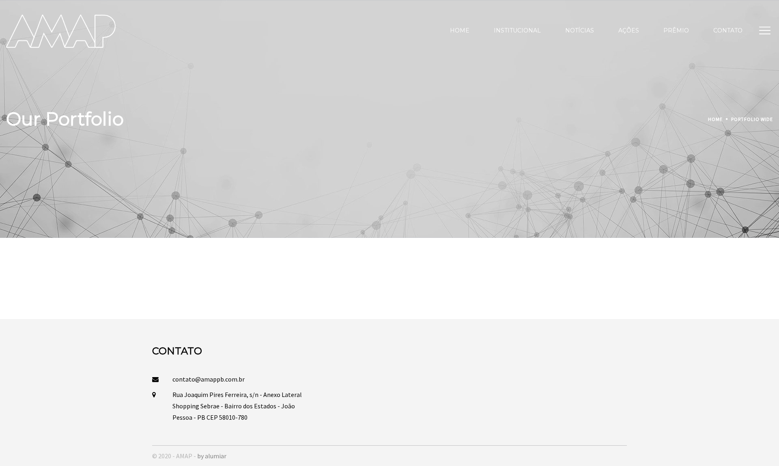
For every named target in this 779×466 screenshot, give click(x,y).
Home (715, 119)
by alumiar (211, 456)
